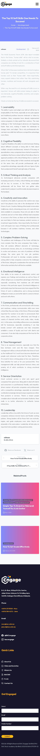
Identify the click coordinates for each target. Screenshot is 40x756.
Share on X (30, 450)
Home (13, 25)
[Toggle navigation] (37, 4)
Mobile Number (6, 724)
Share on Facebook (14, 450)
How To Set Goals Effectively (16, 547)
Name (3, 706)
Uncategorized (23, 25)
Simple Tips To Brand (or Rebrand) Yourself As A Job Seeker (18, 507)
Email (3, 715)
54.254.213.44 (8, 440)
